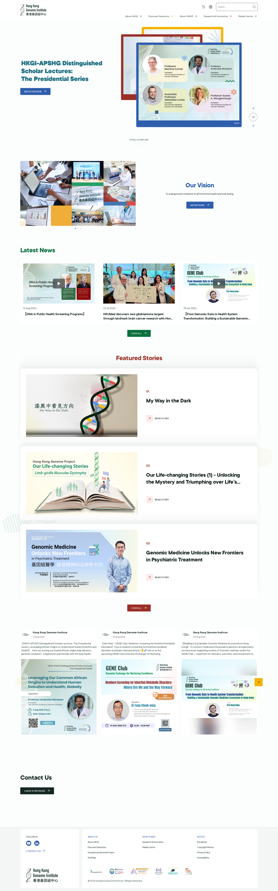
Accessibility (203, 857)
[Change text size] (203, 7)
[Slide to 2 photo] (80, 228)
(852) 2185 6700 (129, 785)
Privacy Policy (203, 852)
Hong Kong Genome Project (101, 852)
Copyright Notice (205, 847)
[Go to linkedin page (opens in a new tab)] (58, 682)
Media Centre (148, 847)
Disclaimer (202, 842)
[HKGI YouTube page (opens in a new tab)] (28, 843)
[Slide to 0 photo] (75, 228)
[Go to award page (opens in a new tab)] (96, 871)
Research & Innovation (152, 842)
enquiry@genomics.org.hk (131, 790)
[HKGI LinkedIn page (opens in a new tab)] (36, 843)
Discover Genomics (97, 847)
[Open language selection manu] (211, 7)
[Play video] (59, 283)
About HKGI (93, 842)
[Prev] (253, 108)
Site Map (92, 857)
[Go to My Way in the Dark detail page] (149, 418)
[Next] (253, 125)
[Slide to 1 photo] (77, 228)
